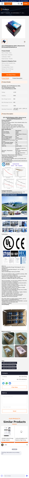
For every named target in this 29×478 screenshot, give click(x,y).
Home (2, 12)
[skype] (3, 383)
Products (7, 12)
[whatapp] (6, 383)
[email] (10, 383)
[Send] (27, 475)
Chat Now (14, 387)
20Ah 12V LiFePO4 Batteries (9, 365)
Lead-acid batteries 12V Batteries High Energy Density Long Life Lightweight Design (8, 439)
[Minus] (27, 445)
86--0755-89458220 (23, 1)
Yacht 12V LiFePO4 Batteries (9, 368)
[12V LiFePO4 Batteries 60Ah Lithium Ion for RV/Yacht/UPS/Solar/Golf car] (13, 28)
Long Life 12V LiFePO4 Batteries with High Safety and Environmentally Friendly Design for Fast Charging (21, 439)
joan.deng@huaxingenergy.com (10, 1)
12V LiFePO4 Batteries (15, 12)
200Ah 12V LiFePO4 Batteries (9, 362)
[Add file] (2, 475)
